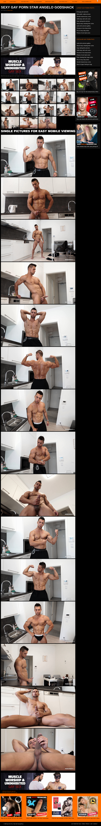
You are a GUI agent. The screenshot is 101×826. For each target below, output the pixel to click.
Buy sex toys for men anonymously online (87, 91)
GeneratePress (20, 823)
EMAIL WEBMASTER (86, 1)
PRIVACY (88, 823)
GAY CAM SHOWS (38, 1)
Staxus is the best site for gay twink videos (88, 818)
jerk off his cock (38, 75)
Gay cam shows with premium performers (87, 119)
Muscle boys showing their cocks (85, 23)
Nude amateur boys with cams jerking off (87, 146)
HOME (4, 1)
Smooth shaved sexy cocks (84, 16)
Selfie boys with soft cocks (83, 19)
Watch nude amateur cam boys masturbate (37, 818)
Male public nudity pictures (83, 14)
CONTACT (95, 823)
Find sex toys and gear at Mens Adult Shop (63, 818)
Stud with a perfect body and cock (9, 792)
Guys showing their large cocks (85, 57)
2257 (91, 823)
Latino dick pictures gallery (83, 26)
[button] (97, 1)
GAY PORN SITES (63, 1)
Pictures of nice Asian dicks (84, 28)
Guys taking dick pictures (83, 21)
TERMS (83, 823)
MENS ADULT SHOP (49, 1)
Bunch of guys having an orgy (84, 64)
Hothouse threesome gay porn (9, 791)
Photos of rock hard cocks (83, 33)
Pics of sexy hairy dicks (83, 30)
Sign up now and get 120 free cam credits (11, 818)
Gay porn (74, 1)
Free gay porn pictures (82, 12)
